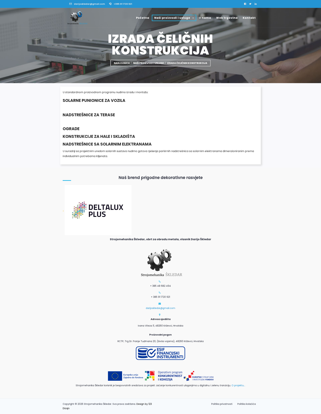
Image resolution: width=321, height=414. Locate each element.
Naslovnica (122, 63)
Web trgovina (227, 18)
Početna (142, 18)
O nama (205, 18)
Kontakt (249, 18)
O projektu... (238, 385)
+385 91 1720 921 (123, 4)
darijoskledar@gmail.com (89, 4)
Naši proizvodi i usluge (172, 18)
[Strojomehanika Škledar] (77, 18)
